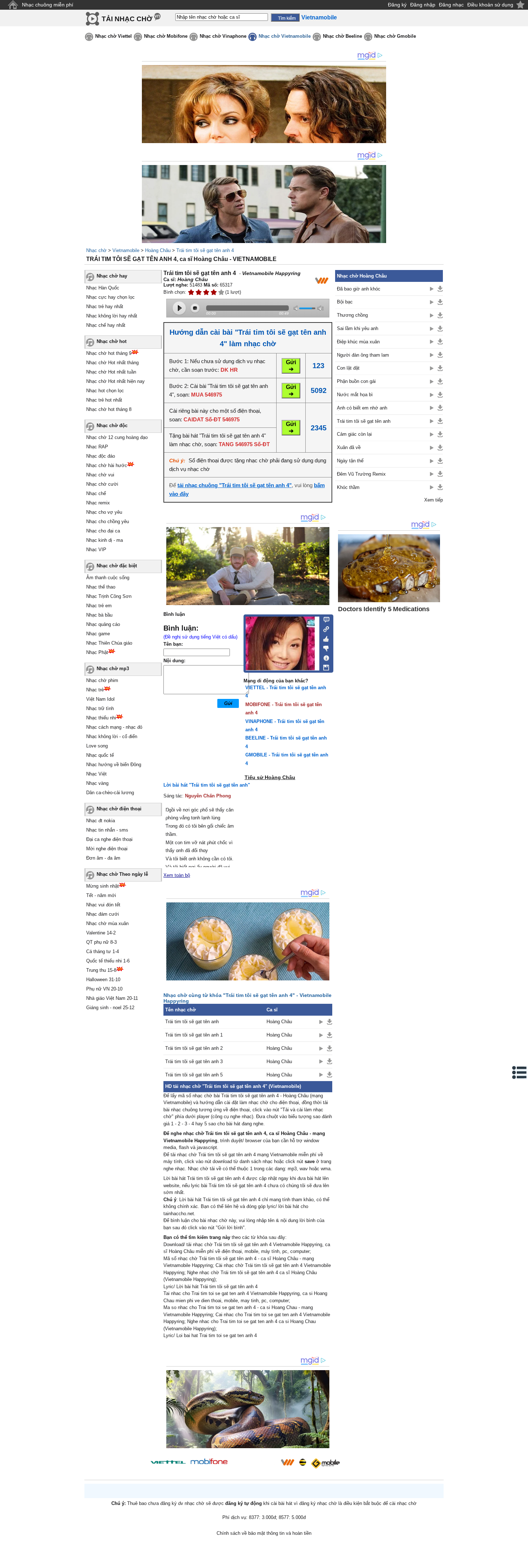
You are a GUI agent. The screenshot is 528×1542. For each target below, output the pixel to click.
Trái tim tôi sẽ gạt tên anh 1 (194, 1035)
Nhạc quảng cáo (103, 624)
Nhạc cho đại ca (103, 531)
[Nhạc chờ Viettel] (168, 1462)
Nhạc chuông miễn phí (47, 5)
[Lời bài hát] (324, 656)
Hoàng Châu (158, 250)
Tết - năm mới (101, 895)
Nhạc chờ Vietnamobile (285, 36)
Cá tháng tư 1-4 (102, 951)
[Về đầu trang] (520, 1534)
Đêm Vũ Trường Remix (361, 474)
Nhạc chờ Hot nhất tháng (112, 362)
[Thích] (324, 637)
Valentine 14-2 (101, 932)
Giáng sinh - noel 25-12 (110, 1007)
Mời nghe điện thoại (107, 848)
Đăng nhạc (451, 5)
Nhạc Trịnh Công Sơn (108, 596)
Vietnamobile (125, 250)
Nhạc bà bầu (99, 615)
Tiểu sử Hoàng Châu (270, 777)
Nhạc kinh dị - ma (104, 540)
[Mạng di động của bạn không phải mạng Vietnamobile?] (321, 280)
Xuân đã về (349, 447)
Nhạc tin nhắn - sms (107, 830)
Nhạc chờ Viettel (113, 36)
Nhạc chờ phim (102, 680)
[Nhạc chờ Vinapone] (254, 1464)
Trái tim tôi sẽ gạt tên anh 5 (194, 1074)
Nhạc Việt (96, 774)
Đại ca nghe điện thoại (109, 839)
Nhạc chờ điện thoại (119, 808)
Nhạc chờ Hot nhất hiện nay (115, 381)
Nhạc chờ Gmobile (395, 36)
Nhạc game (98, 633)
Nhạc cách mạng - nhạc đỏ (114, 727)
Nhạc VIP (96, 549)
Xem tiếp (433, 500)
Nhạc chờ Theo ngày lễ (122, 874)
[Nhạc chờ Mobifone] (209, 1462)
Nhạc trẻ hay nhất (104, 306)
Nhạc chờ (96, 250)
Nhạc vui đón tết (103, 904)
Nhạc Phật (97, 652)
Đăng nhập (422, 5)
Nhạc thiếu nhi (101, 717)
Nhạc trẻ (95, 689)
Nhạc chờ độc (112, 425)
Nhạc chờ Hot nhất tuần (111, 372)
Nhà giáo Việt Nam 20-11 (112, 998)
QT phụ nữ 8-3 (101, 942)
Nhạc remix (98, 502)
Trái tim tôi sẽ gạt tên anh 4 (205, 250)
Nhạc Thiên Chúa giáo (109, 643)
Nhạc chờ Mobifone (165, 36)
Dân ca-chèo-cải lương (110, 792)
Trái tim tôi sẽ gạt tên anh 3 (194, 1061)
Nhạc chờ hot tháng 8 (108, 409)
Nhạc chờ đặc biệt (117, 565)
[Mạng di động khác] (324, 628)
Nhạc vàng (97, 783)
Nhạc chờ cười (102, 484)
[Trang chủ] (12, 5)
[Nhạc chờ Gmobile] (325, 1463)
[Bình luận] (324, 619)
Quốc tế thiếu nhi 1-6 (108, 961)
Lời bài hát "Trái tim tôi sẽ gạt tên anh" (206, 785)
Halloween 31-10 (103, 979)
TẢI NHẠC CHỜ (127, 19)
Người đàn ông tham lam (363, 355)
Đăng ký (397, 5)
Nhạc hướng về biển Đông (113, 764)
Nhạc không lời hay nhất (111, 316)
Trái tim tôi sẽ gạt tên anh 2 (194, 1048)
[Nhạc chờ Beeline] (302, 1462)
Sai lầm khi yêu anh (357, 328)
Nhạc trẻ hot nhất (104, 400)
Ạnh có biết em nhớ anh (362, 408)
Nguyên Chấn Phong (208, 796)
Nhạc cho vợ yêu (104, 512)
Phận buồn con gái (356, 381)
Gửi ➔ (291, 365)
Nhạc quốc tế (100, 755)
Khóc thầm (348, 487)
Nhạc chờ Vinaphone (223, 36)
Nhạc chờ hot (111, 341)
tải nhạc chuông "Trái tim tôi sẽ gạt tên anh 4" (234, 485)
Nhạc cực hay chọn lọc (110, 297)
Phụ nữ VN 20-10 (104, 989)
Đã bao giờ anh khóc (358, 289)
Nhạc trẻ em (99, 605)
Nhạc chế (96, 493)
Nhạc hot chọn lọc (105, 390)
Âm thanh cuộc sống (107, 577)
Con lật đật (348, 368)
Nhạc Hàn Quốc (102, 287)
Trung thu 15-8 (101, 970)
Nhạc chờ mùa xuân (107, 923)
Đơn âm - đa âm (103, 858)
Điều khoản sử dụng (490, 5)
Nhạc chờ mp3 (113, 668)
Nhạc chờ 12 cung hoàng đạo (117, 437)
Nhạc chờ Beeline (342, 36)
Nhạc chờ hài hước (106, 465)
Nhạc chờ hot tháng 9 (108, 353)
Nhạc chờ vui (100, 474)
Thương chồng (352, 315)
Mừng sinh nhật (102, 886)
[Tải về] (329, 1022)
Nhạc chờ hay (112, 276)
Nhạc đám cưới (102, 914)
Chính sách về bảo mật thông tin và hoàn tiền (264, 1533)
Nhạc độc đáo (100, 456)
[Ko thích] (324, 647)
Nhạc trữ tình (100, 708)
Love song (97, 746)
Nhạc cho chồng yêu (107, 521)
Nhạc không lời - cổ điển (111, 736)
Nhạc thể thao (100, 587)
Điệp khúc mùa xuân (358, 341)
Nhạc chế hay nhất (105, 325)
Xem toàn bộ (176, 875)
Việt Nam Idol (100, 699)
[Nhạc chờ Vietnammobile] (287, 1462)
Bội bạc (345, 302)
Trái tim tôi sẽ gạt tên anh (192, 1021)
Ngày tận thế (350, 460)
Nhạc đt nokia (100, 820)
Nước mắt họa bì (355, 394)
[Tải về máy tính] (324, 666)
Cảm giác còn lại (354, 434)
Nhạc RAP (97, 446)
